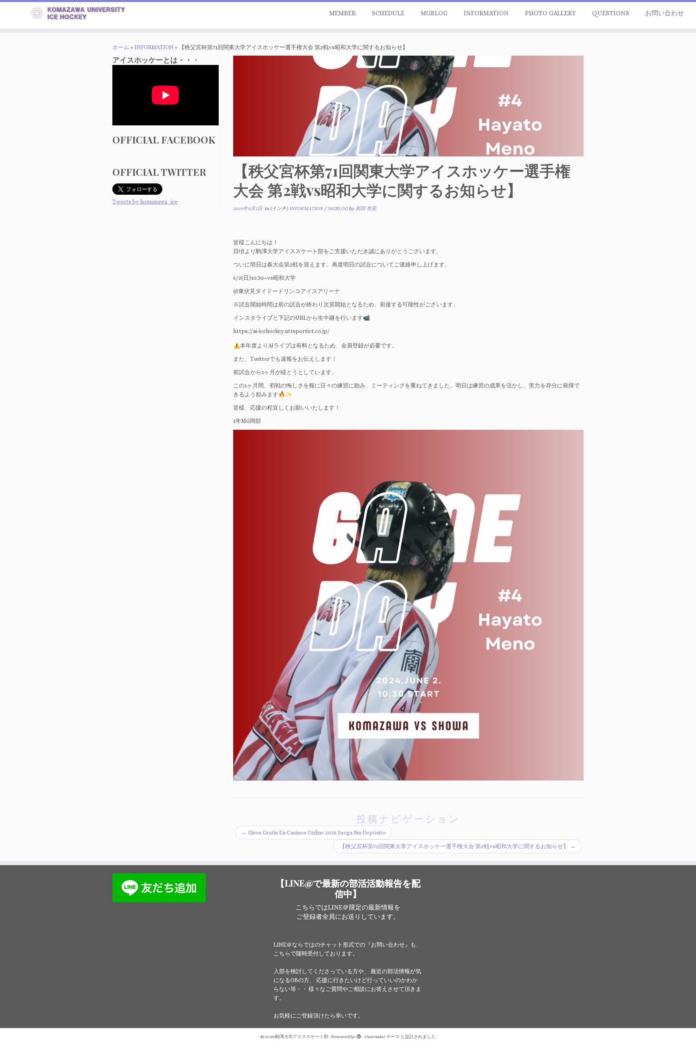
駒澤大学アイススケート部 (301, 1036)
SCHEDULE (388, 13)
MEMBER (342, 13)
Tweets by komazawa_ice (145, 201)
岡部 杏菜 (366, 208)
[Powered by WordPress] (359, 1035)
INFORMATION (486, 13)
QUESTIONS (610, 13)
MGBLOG (433, 13)
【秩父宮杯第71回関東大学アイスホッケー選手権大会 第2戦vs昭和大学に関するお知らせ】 (458, 846)
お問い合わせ (664, 13)
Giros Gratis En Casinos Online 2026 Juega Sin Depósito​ (313, 832)
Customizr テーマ (382, 1036)
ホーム (120, 47)
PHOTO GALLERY (550, 13)
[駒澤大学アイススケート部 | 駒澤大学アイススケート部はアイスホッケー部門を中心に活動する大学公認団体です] (80, 14)
